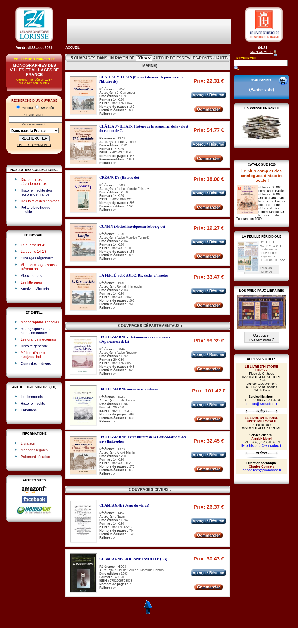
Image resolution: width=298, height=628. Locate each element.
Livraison (28, 443)
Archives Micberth (35, 289)
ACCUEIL (72, 47)
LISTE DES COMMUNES (34, 145)
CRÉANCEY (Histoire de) (119, 178)
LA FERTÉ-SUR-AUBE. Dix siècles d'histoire (133, 275)
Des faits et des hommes (40, 201)
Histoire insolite (33, 403)
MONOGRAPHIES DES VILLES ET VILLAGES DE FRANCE (34, 70)
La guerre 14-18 (33, 252)
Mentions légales (34, 450)
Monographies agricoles (40, 322)
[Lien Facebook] (34, 501)
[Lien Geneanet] (34, 514)
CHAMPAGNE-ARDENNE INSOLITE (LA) (133, 559)
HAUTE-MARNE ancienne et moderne (128, 389)
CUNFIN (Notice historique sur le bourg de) (132, 226)
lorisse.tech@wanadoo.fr (261, 470)
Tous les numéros (266, 269)
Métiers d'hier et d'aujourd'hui (33, 355)
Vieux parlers (31, 276)
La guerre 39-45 (33, 245)
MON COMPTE (261, 52)
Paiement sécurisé (35, 457)
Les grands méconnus (38, 339)
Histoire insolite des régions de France (36, 192)
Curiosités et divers (36, 364)
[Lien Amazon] (34, 495)
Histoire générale (34, 346)
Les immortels (32, 397)
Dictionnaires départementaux (34, 182)
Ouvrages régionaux (37, 258)
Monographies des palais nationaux (35, 331)
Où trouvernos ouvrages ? (261, 337)
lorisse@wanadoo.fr (261, 404)
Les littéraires (31, 282)
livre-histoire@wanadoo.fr (261, 446)
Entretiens (29, 410)
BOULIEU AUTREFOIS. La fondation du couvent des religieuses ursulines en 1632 (272, 250)
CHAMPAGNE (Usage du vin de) (124, 505)
